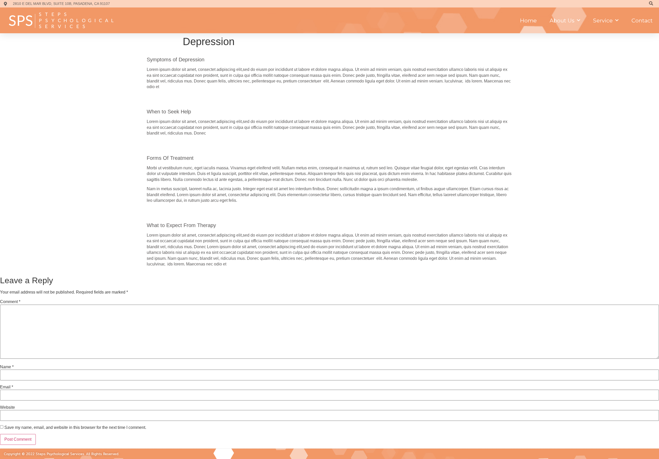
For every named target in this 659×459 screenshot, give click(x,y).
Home (528, 20)
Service (603, 20)
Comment (10, 302)
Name (7, 367)
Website (7, 407)
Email (6, 387)
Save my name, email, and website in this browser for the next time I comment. (75, 427)
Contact (642, 20)
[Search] (651, 4)
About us (562, 20)
